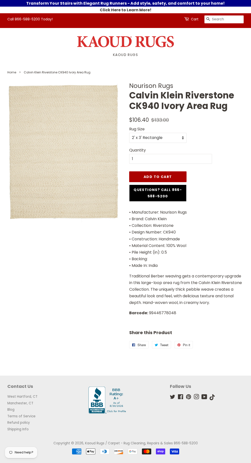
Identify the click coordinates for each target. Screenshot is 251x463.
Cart (195, 19)
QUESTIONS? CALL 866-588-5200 (158, 192)
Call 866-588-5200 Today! (30, 19)
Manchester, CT (20, 403)
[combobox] (224, 19)
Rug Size (137, 129)
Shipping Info (18, 429)
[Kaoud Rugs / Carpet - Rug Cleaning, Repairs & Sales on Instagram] (196, 397)
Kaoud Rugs (125, 54)
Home (11, 72)
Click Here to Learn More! (125, 10)
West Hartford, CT (22, 396)
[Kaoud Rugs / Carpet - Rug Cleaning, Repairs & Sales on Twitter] (172, 397)
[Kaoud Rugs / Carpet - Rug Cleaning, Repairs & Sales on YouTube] (204, 397)
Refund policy (18, 422)
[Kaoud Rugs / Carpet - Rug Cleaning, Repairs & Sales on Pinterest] (188, 397)
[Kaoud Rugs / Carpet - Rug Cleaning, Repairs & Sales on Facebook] (180, 397)
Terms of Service (21, 416)
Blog (10, 409)
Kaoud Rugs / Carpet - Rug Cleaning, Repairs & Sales (129, 443)
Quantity (137, 150)
